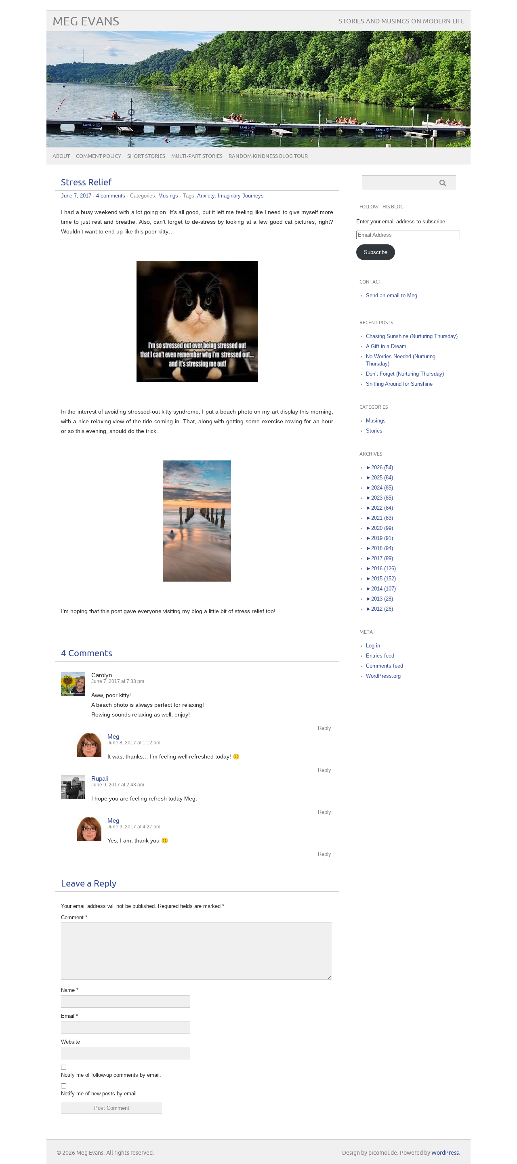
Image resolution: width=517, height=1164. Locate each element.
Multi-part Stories (197, 156)
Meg (113, 736)
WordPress (445, 1153)
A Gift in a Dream (386, 346)
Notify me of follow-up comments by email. (111, 1075)
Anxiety (205, 196)
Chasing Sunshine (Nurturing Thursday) (412, 336)
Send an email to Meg (391, 295)
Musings (168, 196)
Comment (74, 917)
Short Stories (146, 156)
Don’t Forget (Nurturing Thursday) (405, 374)
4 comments (110, 196)
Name (69, 990)
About (61, 156)
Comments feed (384, 666)
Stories (374, 431)
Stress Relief (86, 182)
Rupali (99, 778)
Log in (373, 646)
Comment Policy (98, 156)
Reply (324, 728)
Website (70, 1042)
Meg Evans (86, 21)
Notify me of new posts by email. (99, 1093)
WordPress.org (383, 676)
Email (69, 1016)
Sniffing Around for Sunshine (399, 384)
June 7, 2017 (76, 196)
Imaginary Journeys (241, 196)
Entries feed (380, 656)
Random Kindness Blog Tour (268, 156)
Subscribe (375, 252)
